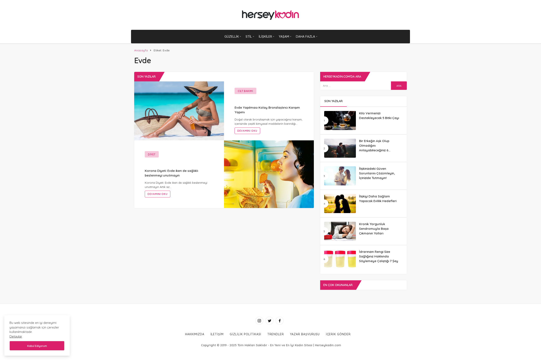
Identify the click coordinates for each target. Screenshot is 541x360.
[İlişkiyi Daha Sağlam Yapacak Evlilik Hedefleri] (340, 203)
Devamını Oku (247, 130)
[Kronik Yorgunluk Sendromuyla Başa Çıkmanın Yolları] (340, 231)
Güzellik (231, 36)
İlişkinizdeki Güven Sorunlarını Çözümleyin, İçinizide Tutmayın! (377, 173)
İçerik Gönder (338, 334)
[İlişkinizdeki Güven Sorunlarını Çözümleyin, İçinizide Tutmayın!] (340, 175)
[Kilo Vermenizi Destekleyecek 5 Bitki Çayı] (340, 120)
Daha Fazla (305, 36)
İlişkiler (265, 36)
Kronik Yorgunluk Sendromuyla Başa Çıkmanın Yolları (374, 228)
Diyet (152, 154)
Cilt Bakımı (245, 91)
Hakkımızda (194, 334)
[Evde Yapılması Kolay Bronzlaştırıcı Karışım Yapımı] (179, 111)
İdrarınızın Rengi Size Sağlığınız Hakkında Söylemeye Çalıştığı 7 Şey (378, 256)
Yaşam (284, 36)
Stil (249, 36)
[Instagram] (259, 321)
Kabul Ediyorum (37, 346)
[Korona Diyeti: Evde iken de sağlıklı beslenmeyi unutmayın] (269, 174)
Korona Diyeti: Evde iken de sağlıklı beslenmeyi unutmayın (171, 173)
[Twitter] (269, 321)
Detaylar (16, 336)
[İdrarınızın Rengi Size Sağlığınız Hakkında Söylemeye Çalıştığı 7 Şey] (340, 258)
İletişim (217, 334)
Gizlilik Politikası (245, 334)
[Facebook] (280, 321)
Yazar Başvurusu (305, 334)
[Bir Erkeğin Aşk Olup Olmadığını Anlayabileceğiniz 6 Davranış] (340, 148)
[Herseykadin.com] (271, 15)
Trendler (275, 334)
